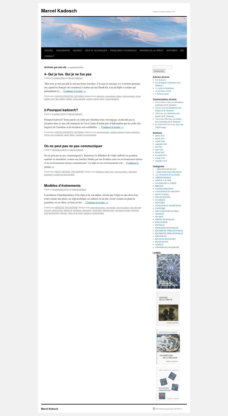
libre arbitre (60, 99)
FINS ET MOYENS (62, 171)
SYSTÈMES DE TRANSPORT (167, 247)
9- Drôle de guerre (162, 93)
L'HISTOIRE (160, 208)
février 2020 (159, 152)
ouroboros (59, 135)
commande (110, 207)
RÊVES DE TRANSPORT (165, 239)
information (86, 210)
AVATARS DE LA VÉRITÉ (151, 50)
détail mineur (57, 210)
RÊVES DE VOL (161, 241)
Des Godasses (160, 79)
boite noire (109, 171)
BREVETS (159, 186)
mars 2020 (159, 149)
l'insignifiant (97, 210)
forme (138, 96)
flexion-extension (132, 132)
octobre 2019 (160, 158)
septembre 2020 (161, 144)
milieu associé (79, 99)
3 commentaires (112, 99)
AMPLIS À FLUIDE (163, 180)
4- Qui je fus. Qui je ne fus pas (68, 74)
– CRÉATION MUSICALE (165, 169)
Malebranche (108, 210)
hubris (46, 135)
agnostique (110, 96)
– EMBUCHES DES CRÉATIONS (168, 172)
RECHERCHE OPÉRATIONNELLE (169, 230)
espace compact (117, 132)
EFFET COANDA (162, 194)
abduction (101, 96)
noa (52, 135)
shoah (96, 99)
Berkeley (100, 171)
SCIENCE (77, 50)
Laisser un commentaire (86, 135)
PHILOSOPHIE (63, 50)
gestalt (47, 99)
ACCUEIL (49, 50)
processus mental (122, 210)
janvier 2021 (159, 138)
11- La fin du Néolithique (164, 88)
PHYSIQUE (160, 225)
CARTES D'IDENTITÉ (64, 96)
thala (102, 99)
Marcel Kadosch (59, 10)
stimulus (63, 213)
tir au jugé (78, 213)
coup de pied (135, 207)
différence (68, 210)
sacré (66, 135)
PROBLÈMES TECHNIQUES (123, 50)
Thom (70, 213)
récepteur (135, 210)
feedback (77, 210)
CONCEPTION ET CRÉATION (167, 191)
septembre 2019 (161, 160)
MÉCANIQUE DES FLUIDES (167, 211)
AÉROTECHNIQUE (163, 177)
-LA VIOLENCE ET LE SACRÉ (167, 174)
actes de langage (97, 207)
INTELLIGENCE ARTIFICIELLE (168, 205)
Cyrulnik (47, 210)
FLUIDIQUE (160, 200)
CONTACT (49, 56)
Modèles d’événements (62, 185)
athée (118, 96)
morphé (89, 99)
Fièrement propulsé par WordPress (169, 408)
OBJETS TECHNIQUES (96, 50)
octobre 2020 (160, 141)
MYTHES (159, 216)
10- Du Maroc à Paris (163, 91)
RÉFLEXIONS (161, 236)
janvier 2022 (159, 135)
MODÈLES (59, 207)
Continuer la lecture (74, 91)
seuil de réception (51, 213)
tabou (72, 135)
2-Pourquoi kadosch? (61, 109)
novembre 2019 (161, 155)
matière (69, 99)
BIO (182, 50)
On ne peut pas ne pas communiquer (73, 145)
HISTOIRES (171, 50)
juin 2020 (158, 146)
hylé (52, 99)
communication (128, 96)
